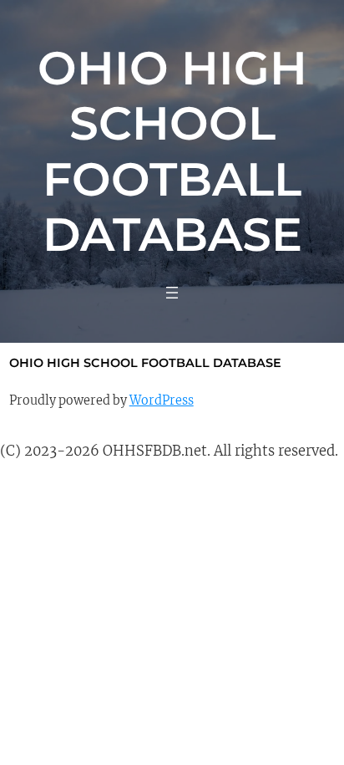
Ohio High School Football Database (172, 151)
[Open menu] (172, 293)
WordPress (161, 400)
